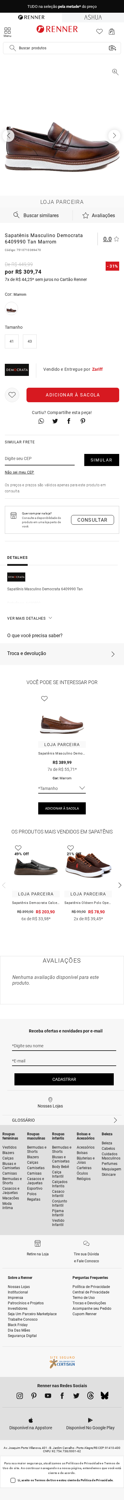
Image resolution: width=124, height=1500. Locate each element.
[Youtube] (48, 1397)
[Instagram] (19, 1397)
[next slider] (3, 885)
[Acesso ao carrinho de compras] (112, 33)
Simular (102, 460)
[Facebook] (62, 1397)
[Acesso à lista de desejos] (99, 33)
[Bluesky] (104, 1397)
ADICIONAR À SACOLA (62, 808)
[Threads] (90, 1397)
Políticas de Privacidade (83, 1463)
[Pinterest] (34, 1397)
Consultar (92, 520)
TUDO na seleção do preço (62, 6)
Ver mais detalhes (26, 618)
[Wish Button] (12, 395)
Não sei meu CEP (19, 472)
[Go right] (115, 135)
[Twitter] (76, 1397)
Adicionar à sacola (73, 395)
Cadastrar (64, 1079)
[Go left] (9, 135)
